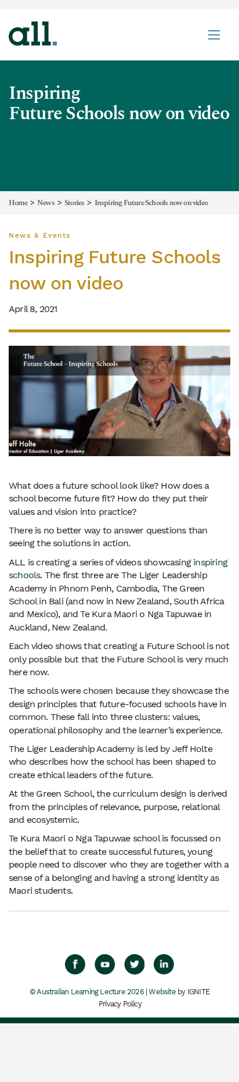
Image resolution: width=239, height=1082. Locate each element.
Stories (74, 203)
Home (18, 203)
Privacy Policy (120, 1003)
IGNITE (198, 991)
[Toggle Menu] (214, 34)
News (46, 203)
